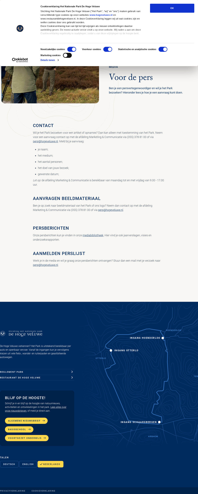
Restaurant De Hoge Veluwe (20, 377)
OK (172, 8)
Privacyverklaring (12, 491)
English (28, 464)
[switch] (107, 49)
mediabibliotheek (93, 235)
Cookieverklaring (43, 491)
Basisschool (17, 429)
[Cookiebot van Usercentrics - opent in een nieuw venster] (20, 60)
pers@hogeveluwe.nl (45, 141)
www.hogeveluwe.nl (101, 15)
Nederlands (51, 464)
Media (113, 66)
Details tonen (48, 60)
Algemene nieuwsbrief (24, 421)
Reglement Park (11, 372)
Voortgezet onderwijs (24, 438)
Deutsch (9, 464)
